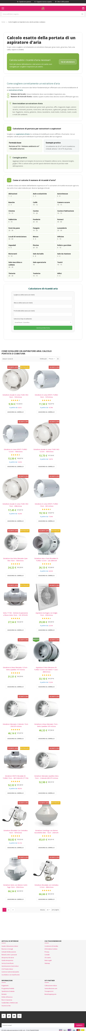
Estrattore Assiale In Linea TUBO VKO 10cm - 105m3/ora (15, 396)
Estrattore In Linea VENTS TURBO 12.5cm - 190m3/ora (15, 450)
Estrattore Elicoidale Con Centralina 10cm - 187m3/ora (15, 831)
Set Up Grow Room (8, 963)
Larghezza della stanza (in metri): (24, 295)
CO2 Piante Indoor (7, 969)
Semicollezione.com (51, 988)
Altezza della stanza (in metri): (23, 303)
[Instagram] (19, 1016)
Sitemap (47, 963)
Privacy (47, 952)
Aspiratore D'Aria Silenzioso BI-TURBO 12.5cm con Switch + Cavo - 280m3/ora (46, 669)
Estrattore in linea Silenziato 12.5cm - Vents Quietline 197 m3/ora (15, 668)
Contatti (47, 955)
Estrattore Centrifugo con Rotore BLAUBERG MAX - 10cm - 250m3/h (46, 831)
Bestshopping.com (50, 994)
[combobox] (43, 14)
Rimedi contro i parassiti (9, 955)
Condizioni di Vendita (51, 946)
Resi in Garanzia (7, 1000)
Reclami (4, 994)
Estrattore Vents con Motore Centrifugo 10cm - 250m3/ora (15, 886)
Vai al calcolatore (68, 62)
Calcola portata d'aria (43, 328)
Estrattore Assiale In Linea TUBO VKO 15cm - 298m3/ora (15, 505)
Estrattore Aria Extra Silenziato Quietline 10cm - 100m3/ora (15, 559)
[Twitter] (9, 1016)
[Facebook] (4, 1016)
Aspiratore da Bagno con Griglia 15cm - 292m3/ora (46, 614)
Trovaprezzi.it (49, 991)
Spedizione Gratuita (8, 991)
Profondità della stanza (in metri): (24, 311)
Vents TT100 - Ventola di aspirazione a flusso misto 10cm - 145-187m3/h (15, 614)
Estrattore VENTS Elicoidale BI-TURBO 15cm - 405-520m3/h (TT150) (15, 777)
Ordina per (43, 359)
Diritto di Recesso (7, 997)
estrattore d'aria (16, 90)
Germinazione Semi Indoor (10, 966)
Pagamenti (5, 985)
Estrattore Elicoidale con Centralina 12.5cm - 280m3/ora (46, 886)
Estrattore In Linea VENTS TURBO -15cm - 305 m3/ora (46, 505)
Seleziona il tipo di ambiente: (23, 319)
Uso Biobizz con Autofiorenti (11, 975)
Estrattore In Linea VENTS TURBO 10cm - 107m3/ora (46, 396)
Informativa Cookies (51, 949)
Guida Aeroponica (7, 960)
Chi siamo (48, 957)
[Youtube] (14, 1016)
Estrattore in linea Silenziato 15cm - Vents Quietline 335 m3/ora (46, 725)
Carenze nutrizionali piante (10, 972)
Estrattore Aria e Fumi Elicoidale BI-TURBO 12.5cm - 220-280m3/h (46, 559)
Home (3, 22)
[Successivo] (13, 910)
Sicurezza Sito (6, 1006)
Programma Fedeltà (8, 988)
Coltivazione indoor (51, 985)
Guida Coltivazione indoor (10, 946)
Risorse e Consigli (7, 949)
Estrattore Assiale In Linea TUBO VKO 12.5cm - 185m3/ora (46, 450)
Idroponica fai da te (8, 957)
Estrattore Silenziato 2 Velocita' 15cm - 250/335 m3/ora (15, 725)
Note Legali (48, 960)
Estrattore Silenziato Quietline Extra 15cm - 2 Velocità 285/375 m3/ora (46, 777)
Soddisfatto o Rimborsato (10, 1003)
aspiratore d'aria (22, 134)
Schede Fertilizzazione (9, 952)
